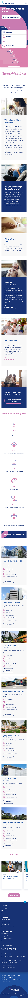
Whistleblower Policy (7, 965)
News (2, 913)
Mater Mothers (5, 924)
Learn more (7, 22)
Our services (4, 933)
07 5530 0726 (9, 830)
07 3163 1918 (9, 610)
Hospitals (4, 917)
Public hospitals (5, 922)
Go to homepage (7, 2)
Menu (25, 2)
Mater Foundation (6, 981)
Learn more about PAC (10, 22)
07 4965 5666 (9, 699)
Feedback (4, 962)
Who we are (4, 908)
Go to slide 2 (3, 27)
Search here (10, 307)
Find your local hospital (11, 17)
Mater (3, 977)
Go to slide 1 (2, 27)
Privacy (20, 960)
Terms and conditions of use (9, 960)
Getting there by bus (11, 576)
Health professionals (6, 938)
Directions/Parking (11, 574)
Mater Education (6, 979)
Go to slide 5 (9, 27)
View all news (14, 895)
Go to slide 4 (7, 27)
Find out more (10, 359)
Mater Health (10, 977)
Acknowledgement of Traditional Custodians (13, 956)
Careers (3, 910)
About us (4, 905)
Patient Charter (13, 962)
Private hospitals (5, 919)
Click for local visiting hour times (14, 400)
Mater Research (17, 979)
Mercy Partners (5, 954)
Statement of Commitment (8, 967)
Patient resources (6, 940)
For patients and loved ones (9, 927)
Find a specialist (10, 615)
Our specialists (5, 936)
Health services (6, 931)
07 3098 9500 (9, 569)
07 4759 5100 (9, 787)
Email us (8, 571)
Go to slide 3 (5, 27)
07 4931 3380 (9, 743)
